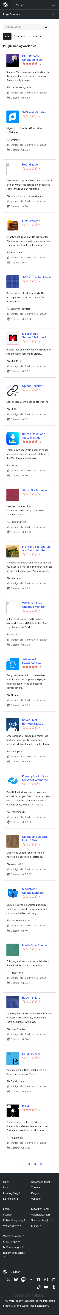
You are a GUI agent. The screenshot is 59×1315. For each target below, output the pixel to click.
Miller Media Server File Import (34, 335)
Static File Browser (34, 490)
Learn (6, 1208)
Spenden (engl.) (42, 1220)
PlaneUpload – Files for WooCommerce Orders (35, 778)
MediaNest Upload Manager (33, 890)
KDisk (26, 1106)
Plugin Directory (11, 14)
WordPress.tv (12, 1225)
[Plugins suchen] (46, 27)
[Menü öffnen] (54, 4)
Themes (35, 1187)
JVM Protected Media (36, 277)
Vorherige (11, 1164)
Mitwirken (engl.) (41, 1208)
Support (7, 1214)
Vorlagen (36, 1198)
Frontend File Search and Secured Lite (36, 548)
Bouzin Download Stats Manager (33, 435)
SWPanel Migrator (34, 112)
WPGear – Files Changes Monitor (33, 604)
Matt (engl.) (11, 1241)
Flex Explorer (31, 221)
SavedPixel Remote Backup (32, 721)
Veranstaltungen (40, 1214)
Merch (36, 1225)
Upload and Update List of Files (35, 838)
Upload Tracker (32, 386)
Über (6, 1182)
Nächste (48, 1164)
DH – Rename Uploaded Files (32, 57)
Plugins (35, 1193)
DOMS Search (31, 1054)
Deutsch (15, 1271)
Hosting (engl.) (11, 1193)
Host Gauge (30, 164)
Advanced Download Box (31, 661)
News (6, 1187)
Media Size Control (34, 945)
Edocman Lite (31, 997)
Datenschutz (10, 1198)
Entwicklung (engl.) (14, 1220)
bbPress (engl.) (13, 1247)
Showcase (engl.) (41, 1182)
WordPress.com (14, 1236)
